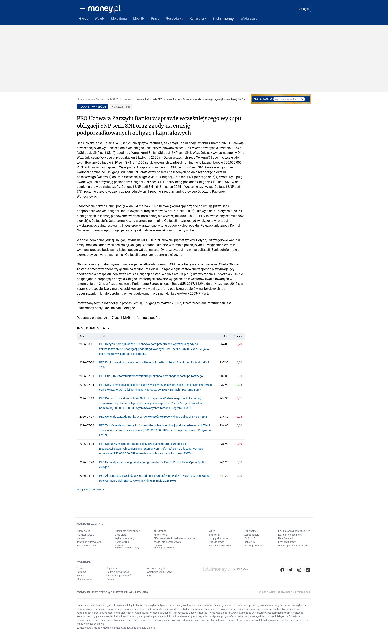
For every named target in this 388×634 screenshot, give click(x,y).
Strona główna (85, 99)
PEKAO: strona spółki (92, 106)
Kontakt (81, 575)
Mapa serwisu (84, 579)
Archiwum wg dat (156, 568)
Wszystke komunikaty (90, 489)
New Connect (285, 538)
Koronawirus (122, 542)
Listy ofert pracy (287, 542)
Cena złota (121, 534)
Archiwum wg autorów (159, 572)
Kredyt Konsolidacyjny (127, 547)
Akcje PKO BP (161, 534)
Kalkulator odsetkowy (290, 534)
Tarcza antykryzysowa (89, 542)
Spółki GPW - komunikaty (119, 99)
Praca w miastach (87, 545)
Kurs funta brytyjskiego (127, 531)
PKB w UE (249, 538)
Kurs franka (160, 531)
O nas (80, 568)
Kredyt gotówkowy (164, 547)
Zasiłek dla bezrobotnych (167, 542)
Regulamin (112, 568)
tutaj (152, 627)
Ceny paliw (250, 531)
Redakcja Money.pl (254, 545)
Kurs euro (82, 538)
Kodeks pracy (216, 542)
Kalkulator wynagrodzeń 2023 (294, 531)
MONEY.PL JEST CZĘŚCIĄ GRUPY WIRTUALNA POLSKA (112, 592)
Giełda (99, 99)
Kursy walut (83, 531)
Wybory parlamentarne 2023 (294, 545)
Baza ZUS (249, 542)
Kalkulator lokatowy (220, 545)
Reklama (81, 572)
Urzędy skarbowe (218, 538)
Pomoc (110, 579)
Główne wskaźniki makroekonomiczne (174, 538)
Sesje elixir (214, 534)
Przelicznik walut (86, 534)
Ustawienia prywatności (119, 575)
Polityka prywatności (117, 572)
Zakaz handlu (251, 534)
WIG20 (212, 531)
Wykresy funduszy (125, 538)
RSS (149, 575)
